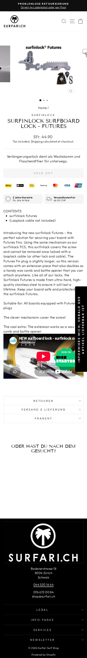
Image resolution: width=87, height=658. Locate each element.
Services (42, 629)
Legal (42, 609)
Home (42, 108)
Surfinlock (44, 115)
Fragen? (43, 418)
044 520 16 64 (43, 585)
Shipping (36, 141)
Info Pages (42, 619)
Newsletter (42, 639)
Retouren (43, 400)
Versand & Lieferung (43, 409)
